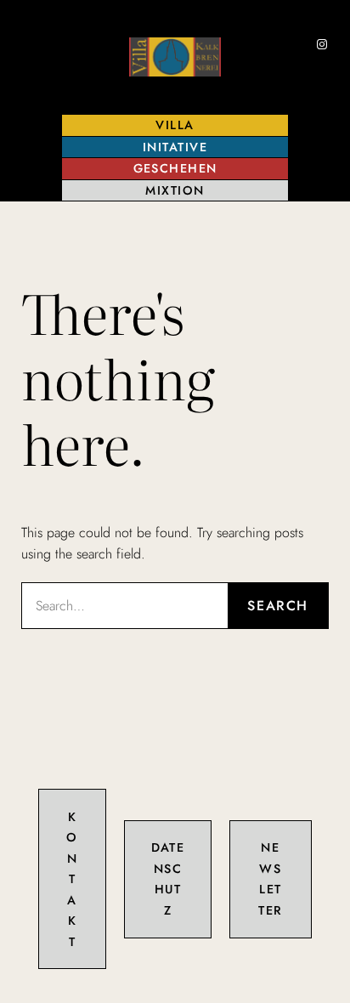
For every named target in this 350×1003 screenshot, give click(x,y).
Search (277, 605)
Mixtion (174, 190)
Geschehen (175, 168)
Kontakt (71, 879)
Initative (175, 147)
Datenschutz (168, 878)
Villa (174, 124)
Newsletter (270, 878)
